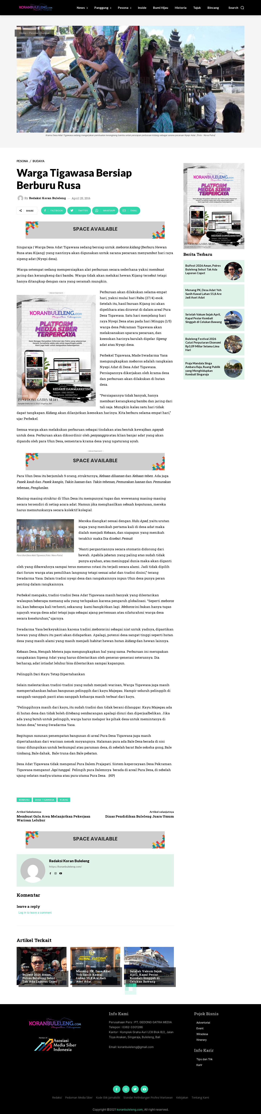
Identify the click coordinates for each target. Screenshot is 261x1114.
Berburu (24, 799)
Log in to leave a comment (35, 912)
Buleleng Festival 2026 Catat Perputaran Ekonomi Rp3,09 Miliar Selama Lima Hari (203, 344)
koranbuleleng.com (130, 1109)
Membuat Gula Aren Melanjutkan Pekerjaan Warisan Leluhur (53, 818)
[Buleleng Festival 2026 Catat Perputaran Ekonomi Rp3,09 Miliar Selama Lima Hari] (233, 344)
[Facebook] (116, 1089)
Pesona (33, 33)
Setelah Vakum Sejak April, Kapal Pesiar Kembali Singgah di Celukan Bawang (146, 976)
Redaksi (57, 1097)
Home (23, 33)
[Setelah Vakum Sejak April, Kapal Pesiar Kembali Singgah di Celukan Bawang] (149, 966)
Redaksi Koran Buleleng (47, 198)
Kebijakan (182, 1097)
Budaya (45, 33)
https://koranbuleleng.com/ (65, 866)
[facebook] (50, 872)
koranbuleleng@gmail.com (136, 1047)
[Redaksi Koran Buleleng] (21, 198)
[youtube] (60, 872)
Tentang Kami (200, 1097)
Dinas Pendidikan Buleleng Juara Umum (139, 816)
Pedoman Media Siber (78, 1097)
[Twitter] (135, 1089)
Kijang (64, 799)
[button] (236, 7)
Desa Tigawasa (44, 799)
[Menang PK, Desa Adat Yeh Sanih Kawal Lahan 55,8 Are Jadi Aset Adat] (95, 966)
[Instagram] (126, 1089)
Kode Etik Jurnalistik (108, 1097)
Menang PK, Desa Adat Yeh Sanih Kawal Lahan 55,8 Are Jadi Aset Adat (93, 976)
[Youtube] (144, 1089)
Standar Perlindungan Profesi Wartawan (148, 1097)
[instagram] (55, 872)
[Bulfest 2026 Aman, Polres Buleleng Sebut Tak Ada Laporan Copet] (41, 966)
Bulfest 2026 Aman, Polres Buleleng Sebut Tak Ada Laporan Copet (39, 978)
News (25, 967)
